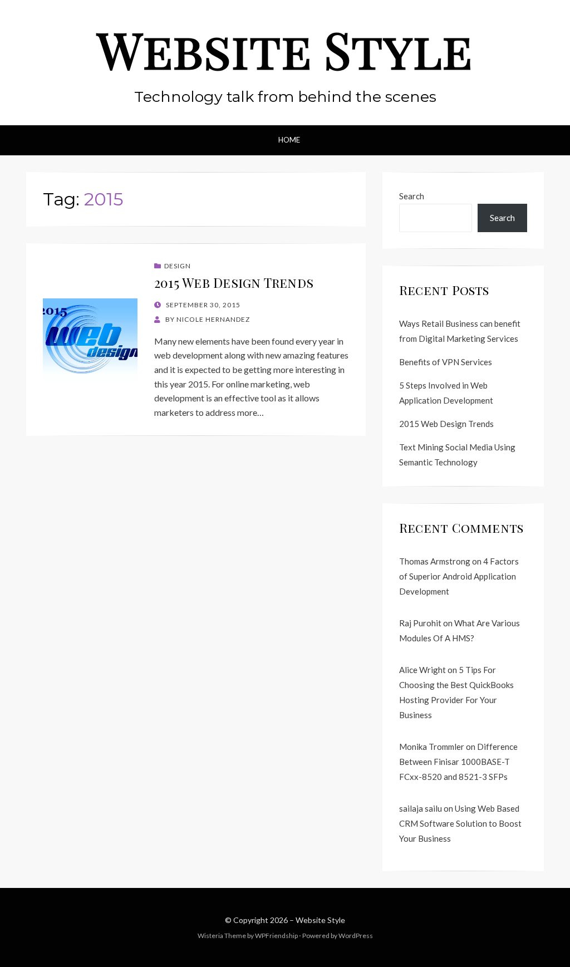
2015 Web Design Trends (233, 282)
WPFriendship (276, 935)
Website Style (285, 49)
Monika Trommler (431, 747)
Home (289, 139)
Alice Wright (422, 670)
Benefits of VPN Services (445, 362)
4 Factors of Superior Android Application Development (459, 576)
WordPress (355, 935)
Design (177, 266)
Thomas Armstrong (434, 561)
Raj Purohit (420, 623)
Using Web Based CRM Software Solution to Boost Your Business (460, 823)
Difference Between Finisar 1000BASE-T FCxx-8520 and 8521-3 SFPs (458, 762)
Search (411, 196)
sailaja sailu (420, 808)
